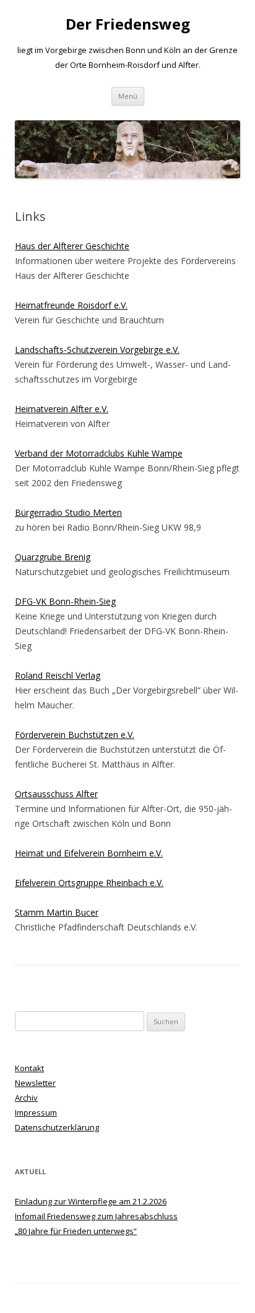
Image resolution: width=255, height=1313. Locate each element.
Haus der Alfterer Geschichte (72, 246)
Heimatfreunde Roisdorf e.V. (71, 305)
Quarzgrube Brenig (52, 557)
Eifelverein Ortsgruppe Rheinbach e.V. (89, 882)
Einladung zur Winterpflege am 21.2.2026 (90, 1201)
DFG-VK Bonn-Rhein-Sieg (65, 601)
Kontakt (29, 1068)
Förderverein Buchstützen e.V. (74, 734)
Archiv (26, 1097)
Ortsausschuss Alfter (56, 794)
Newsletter (35, 1082)
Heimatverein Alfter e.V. (61, 409)
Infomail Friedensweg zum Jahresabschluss (96, 1216)
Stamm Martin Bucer (56, 912)
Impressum (36, 1112)
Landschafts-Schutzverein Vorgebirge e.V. (97, 349)
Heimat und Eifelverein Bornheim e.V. (89, 853)
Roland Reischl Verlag (57, 675)
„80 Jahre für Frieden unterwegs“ (76, 1230)
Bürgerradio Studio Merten (68, 512)
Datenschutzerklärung (57, 1127)
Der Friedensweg (128, 24)
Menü (127, 96)
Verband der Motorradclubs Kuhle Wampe (99, 453)
